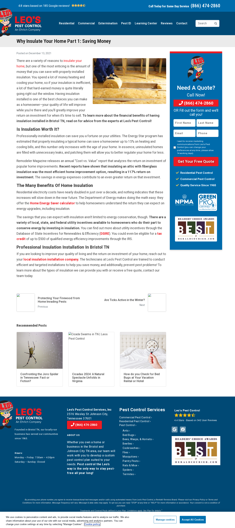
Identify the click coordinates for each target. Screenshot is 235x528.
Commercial (86, 23)
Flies (125, 452)
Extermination (108, 23)
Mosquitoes (130, 456)
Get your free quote (196, 161)
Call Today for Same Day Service (184, 6)
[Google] (175, 429)
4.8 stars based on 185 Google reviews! (44, 6)
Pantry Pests (131, 461)
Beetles (127, 443)
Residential (66, 23)
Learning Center (146, 23)
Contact (181, 23)
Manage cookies (165, 519)
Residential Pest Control (196, 172)
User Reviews (207, 420)
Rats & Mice (130, 465)
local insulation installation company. (51, 259)
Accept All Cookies (193, 519)
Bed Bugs (128, 435)
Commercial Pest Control (197, 179)
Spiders (127, 469)
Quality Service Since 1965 (198, 185)
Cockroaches (131, 448)
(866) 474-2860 (198, 103)
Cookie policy (92, 524)
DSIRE (104, 233)
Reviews (167, 23)
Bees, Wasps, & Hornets (137, 439)
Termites (128, 474)
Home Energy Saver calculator (52, 203)
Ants (126, 430)
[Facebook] (183, 429)
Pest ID (126, 23)
